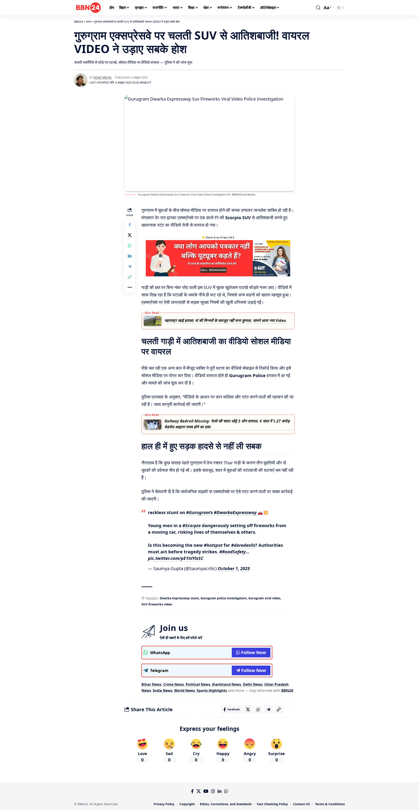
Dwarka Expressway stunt (179, 598)
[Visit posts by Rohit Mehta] (80, 80)
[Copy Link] (129, 277)
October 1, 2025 (234, 568)
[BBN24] (88, 7)
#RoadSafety (232, 552)
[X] (198, 791)
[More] (129, 287)
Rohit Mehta (103, 77)
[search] (318, 7)
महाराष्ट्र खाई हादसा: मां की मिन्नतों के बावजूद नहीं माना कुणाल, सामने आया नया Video (225, 320)
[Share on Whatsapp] (129, 245)
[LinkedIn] (219, 791)
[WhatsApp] (226, 791)
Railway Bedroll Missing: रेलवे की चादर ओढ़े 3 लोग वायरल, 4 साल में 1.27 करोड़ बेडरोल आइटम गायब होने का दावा (227, 423)
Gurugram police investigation (224, 598)
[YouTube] (206, 791)
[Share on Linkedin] (129, 256)
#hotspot (213, 545)
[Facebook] (192, 791)
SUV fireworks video (156, 604)
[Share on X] (129, 235)
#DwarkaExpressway (235, 512)
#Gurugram (198, 512)
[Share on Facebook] (129, 224)
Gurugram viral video (264, 598)
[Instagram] (213, 791)
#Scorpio (191, 525)
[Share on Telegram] (129, 266)
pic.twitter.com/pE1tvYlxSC (175, 558)
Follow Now (253, 652)
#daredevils (243, 545)
